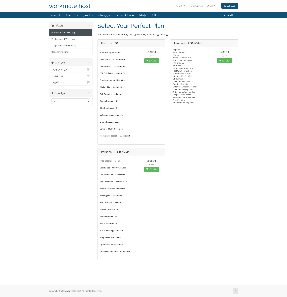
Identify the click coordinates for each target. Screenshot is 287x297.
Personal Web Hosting (63, 32)
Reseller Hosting (59, 51)
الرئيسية (55, 15)
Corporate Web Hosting (63, 45)
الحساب (229, 15)
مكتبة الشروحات (125, 15)
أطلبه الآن (152, 60)
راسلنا (142, 15)
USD (154, 15)
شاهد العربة (230, 5)
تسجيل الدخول (196, 5)
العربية (179, 5)
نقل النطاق (57, 75)
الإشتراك (211, 5)
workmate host (70, 5)
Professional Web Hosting (65, 38)
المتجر (87, 15)
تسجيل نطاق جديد (60, 69)
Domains (71, 15)
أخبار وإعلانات (105, 15)
